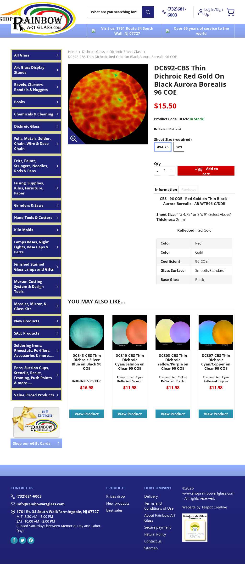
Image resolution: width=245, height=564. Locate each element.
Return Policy (155, 534)
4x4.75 (163, 146)
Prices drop (115, 496)
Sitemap (151, 548)
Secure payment (157, 527)
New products (117, 503)
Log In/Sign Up (213, 12)
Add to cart (210, 171)
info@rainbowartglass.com (41, 503)
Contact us (152, 541)
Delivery (151, 496)
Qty (157, 163)
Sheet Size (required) (173, 139)
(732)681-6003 (29, 496)
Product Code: (166, 119)
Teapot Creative (214, 507)
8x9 (179, 146)
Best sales (114, 510)
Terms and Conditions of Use (158, 506)
